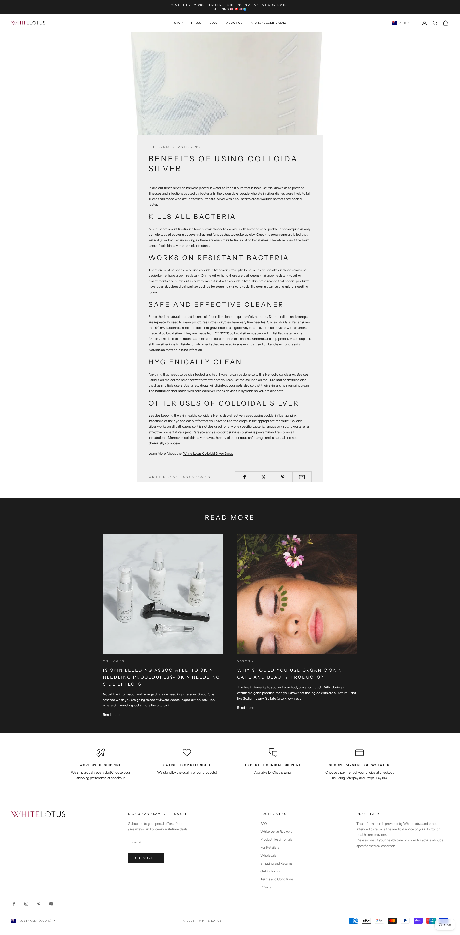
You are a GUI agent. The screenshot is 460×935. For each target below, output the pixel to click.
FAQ (263, 823)
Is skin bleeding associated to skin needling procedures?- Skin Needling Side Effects (161, 677)
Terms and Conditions (276, 879)
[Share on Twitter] (263, 477)
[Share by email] (302, 477)
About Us (234, 23)
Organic (245, 660)
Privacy (265, 887)
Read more (111, 714)
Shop (178, 23)
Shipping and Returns (276, 863)
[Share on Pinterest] (282, 477)
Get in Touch (270, 871)
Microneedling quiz (268, 23)
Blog (213, 23)
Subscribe (146, 858)
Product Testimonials (276, 839)
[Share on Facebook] (244, 477)
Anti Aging (189, 147)
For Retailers (269, 847)
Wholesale (268, 855)
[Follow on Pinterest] (38, 903)
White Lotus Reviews (276, 831)
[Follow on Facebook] (14, 903)
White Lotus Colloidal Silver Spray (208, 453)
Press (196, 23)
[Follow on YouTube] (51, 903)
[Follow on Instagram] (26, 903)
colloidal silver (229, 229)
